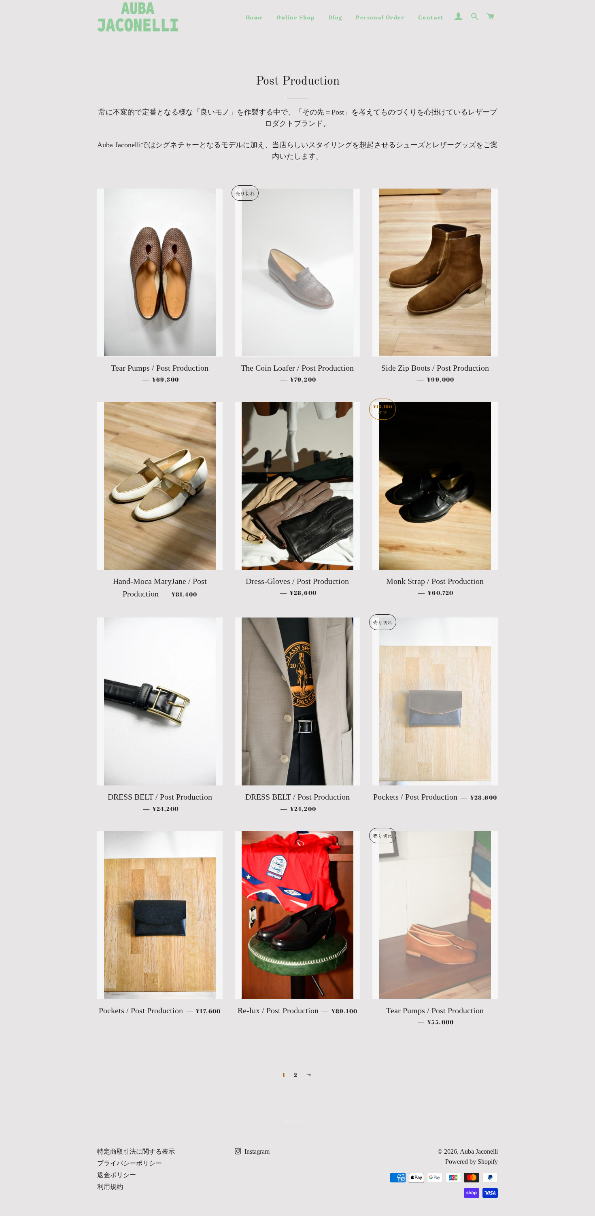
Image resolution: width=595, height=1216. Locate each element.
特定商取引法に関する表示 (136, 1151)
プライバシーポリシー (129, 1163)
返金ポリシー (116, 1174)
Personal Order (380, 17)
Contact (431, 17)
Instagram (256, 1151)
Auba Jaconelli (479, 1151)
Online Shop (295, 17)
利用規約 (110, 1186)
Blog (335, 17)
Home (254, 17)
